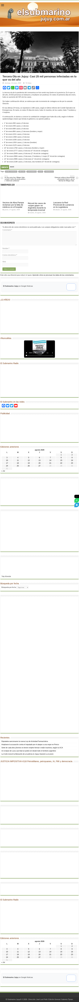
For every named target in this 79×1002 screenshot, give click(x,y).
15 (61, 460)
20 (39, 463)
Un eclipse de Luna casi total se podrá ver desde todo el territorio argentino (28, 751)
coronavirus (32, 171)
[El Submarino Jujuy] (39, 14)
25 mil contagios (11, 171)
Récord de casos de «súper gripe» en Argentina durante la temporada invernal (37, 206)
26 (29, 466)
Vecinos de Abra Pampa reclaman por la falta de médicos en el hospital (13, 205)
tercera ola (49, 171)
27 (39, 466)
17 (7, 463)
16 (72, 460)
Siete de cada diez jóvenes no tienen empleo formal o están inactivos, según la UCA (32, 748)
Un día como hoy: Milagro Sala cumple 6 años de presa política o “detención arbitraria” (15, 178)
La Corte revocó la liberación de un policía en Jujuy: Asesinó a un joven (27, 754)
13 (39, 460)
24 (7, 466)
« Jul (3, 471)
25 (18, 466)
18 (18, 463)
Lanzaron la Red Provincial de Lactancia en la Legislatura (63, 205)
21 (50, 463)
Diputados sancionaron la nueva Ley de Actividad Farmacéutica (24, 741)
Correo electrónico (9, 255)
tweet (12, 167)
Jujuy (40, 171)
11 (18, 460)
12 (29, 460)
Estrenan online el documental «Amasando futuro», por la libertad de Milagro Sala (64, 178)
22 (61, 463)
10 (7, 460)
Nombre (5, 248)
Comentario (7, 230)
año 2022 (22, 171)
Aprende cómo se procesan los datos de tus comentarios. (53, 275)
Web (4, 262)
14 (50, 460)
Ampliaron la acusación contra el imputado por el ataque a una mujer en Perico (30, 744)
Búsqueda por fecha (8, 587)
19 (29, 463)
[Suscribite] (76, 500)
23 (72, 463)
